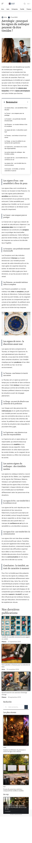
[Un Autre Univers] (11, 3)
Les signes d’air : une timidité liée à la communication (15, 164)
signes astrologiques (22, 91)
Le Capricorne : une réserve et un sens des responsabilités (16, 147)
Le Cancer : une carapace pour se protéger (14, 114)
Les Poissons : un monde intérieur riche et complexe (16, 125)
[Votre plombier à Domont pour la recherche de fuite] (16, 653)
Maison (4, 641)
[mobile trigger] (3, 3)
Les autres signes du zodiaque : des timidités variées (15, 153)
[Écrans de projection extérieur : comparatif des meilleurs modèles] (16, 769)
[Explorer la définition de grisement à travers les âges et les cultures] (16, 730)
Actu (3, 669)
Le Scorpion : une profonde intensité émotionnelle (15, 119)
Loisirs (4, 747)
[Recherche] (24, 3)
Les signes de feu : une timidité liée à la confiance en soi (16, 158)
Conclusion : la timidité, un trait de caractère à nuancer (15, 169)
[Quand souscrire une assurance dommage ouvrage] (16, 681)
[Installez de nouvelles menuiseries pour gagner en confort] (16, 625)
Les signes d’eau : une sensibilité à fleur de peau (16, 108)
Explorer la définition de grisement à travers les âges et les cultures (14, 750)
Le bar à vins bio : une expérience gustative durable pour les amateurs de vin (16, 807)
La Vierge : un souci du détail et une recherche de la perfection (15, 142)
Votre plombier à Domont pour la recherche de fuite (16, 666)
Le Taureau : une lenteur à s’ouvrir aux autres (15, 136)
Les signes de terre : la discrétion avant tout (16, 131)
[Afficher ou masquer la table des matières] (22, 102)
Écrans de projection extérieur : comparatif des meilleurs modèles (13, 790)
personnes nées (7, 227)
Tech (4, 786)
